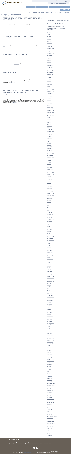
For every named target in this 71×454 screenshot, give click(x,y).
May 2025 (49, 60)
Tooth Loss (49, 431)
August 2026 (49, 34)
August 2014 (49, 283)
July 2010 (49, 367)
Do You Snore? (30, 6)
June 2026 (49, 37)
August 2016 (49, 241)
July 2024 (49, 77)
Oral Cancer (49, 412)
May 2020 (49, 164)
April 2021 (49, 145)
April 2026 (49, 41)
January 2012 (50, 336)
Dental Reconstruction (51, 393)
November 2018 (50, 195)
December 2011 (50, 338)
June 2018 (49, 203)
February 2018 (50, 210)
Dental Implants (50, 392)
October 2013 (50, 300)
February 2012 (50, 335)
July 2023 (49, 98)
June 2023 (49, 100)
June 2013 (49, 307)
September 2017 (50, 219)
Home (29, 12)
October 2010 (50, 362)
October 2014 (50, 279)
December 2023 (50, 89)
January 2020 (50, 170)
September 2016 (50, 240)
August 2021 (49, 138)
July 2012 (49, 326)
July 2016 (49, 243)
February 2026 (50, 44)
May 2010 (49, 371)
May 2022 (49, 122)
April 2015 (49, 269)
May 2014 (49, 288)
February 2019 (50, 190)
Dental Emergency (50, 388)
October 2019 (50, 176)
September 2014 (50, 281)
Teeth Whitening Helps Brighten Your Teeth (55, 26)
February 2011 (50, 355)
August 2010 (49, 366)
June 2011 (49, 348)
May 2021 (49, 143)
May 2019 (49, 184)
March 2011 (49, 354)
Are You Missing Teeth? (42, 6)
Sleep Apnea (49, 428)
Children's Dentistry (51, 381)
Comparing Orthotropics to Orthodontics (22, 18)
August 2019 (49, 179)
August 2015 (49, 262)
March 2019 (49, 188)
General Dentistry (50, 402)
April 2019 (49, 186)
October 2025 (50, 51)
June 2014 (49, 286)
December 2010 (50, 359)
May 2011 (49, 350)
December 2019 (50, 172)
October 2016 (50, 238)
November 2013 (50, 298)
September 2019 (50, 177)
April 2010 (49, 373)
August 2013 (49, 304)
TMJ (48, 430)
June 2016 (49, 245)
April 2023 (49, 103)
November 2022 (50, 112)
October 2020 (50, 155)
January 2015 (50, 274)
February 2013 (50, 314)
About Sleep (49, 378)
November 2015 (50, 257)
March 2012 (49, 333)
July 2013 (49, 305)
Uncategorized (50, 433)
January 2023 (50, 108)
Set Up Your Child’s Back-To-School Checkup (56, 21)
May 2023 (49, 101)
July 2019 (49, 181)
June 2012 (49, 328)
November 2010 (50, 361)
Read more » (21, 27)
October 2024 (50, 72)
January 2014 (50, 295)
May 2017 (49, 226)
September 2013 (50, 302)
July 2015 (49, 264)
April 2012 (49, 331)
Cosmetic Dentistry (51, 385)
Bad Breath (49, 380)
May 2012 (49, 329)
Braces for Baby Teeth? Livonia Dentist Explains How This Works (20, 91)
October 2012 (50, 321)
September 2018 (50, 198)
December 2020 (50, 151)
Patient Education (50, 421)
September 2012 (50, 323)
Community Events (51, 383)
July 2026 (49, 36)
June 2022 (49, 120)
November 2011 (50, 340)
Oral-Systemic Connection (52, 416)
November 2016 (50, 236)
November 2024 (50, 70)
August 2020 (49, 158)
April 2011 (49, 352)
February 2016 (50, 252)
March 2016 (49, 250)
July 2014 (49, 285)
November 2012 (50, 319)
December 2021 (50, 131)
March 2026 (49, 43)
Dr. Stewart (49, 397)
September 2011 (50, 343)
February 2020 (50, 169)
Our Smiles (60, 12)
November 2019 (50, 174)
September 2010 (50, 364)
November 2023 (50, 91)
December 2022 (50, 110)
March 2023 (49, 105)
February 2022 (50, 127)
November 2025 (50, 49)
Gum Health (49, 404)
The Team (34, 12)
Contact (66, 12)
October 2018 (50, 196)
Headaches (49, 406)
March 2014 (49, 291)
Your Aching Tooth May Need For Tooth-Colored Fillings (58, 20)
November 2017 (50, 215)
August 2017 (49, 221)
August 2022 (49, 117)
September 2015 (50, 260)
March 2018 (49, 209)
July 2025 (49, 56)
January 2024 (50, 87)
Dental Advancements (51, 387)
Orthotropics (49, 419)
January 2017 (50, 233)
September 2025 (50, 53)
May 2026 (49, 39)
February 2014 (50, 293)
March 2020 (49, 167)
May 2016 (49, 247)
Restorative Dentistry (51, 425)
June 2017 (49, 224)
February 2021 (50, 148)
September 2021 (50, 136)
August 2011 (49, 345)
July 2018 (49, 202)
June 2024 (49, 79)
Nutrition (49, 411)
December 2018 (50, 193)
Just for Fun (49, 409)
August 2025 (49, 55)
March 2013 (49, 312)
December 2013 (50, 297)
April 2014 (49, 290)
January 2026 (50, 46)
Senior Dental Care (51, 426)
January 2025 (50, 67)
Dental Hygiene (50, 390)
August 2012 (49, 324)
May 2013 (49, 309)
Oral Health (49, 414)
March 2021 (49, 146)
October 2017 (50, 217)
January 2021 (50, 150)
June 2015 (49, 266)
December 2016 (50, 234)
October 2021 (50, 134)
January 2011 (50, 357)
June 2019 (49, 183)
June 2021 (49, 141)
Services (47, 12)
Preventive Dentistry (51, 423)
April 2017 (49, 228)
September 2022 (50, 115)
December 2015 (50, 255)
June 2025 (49, 58)
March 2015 (49, 271)
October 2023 (50, 93)
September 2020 (50, 157)
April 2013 (49, 310)
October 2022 (50, 113)
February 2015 (50, 272)
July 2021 (49, 139)
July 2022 (49, 119)
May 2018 (49, 205)
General (48, 400)
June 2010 (49, 369)
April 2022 (49, 124)
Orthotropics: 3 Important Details (18, 36)
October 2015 (50, 259)
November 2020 (50, 153)
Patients (53, 12)
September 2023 (50, 94)
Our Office (41, 12)
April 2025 (49, 62)
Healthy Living (50, 407)
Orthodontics (50, 418)
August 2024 (49, 75)
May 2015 (49, 267)
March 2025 (49, 63)
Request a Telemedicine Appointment (59, 6)
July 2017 (49, 222)
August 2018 (49, 200)
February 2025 (50, 65)
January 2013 (50, 316)
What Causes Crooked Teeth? (16, 54)
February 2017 (50, 231)
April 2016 (49, 248)
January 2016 (50, 253)
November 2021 (50, 132)
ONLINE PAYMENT (65, 9)
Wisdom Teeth (50, 435)
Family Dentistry (50, 399)
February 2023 (50, 107)
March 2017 (49, 229)
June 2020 (49, 162)
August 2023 (49, 96)
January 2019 (50, 191)
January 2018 (50, 212)
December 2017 (50, 214)
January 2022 (50, 129)
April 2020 (49, 165)
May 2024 (49, 81)
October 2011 (50, 342)
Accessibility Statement (27, 452)
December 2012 (50, 317)
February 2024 (50, 86)
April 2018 (49, 207)
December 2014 (50, 276)
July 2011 (49, 347)
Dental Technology (51, 395)
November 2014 (50, 278)
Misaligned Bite (10, 72)
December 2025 (50, 48)
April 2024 (49, 82)
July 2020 (49, 160)
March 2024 (49, 84)
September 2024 (50, 74)
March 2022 (49, 126)
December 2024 (50, 68)
